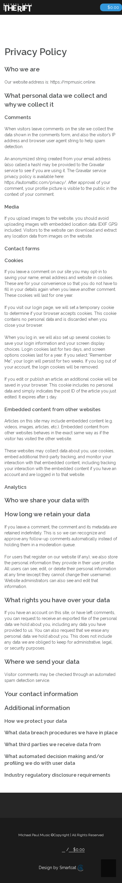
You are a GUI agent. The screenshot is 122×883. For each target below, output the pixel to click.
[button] (63, 849)
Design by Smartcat (58, 867)
